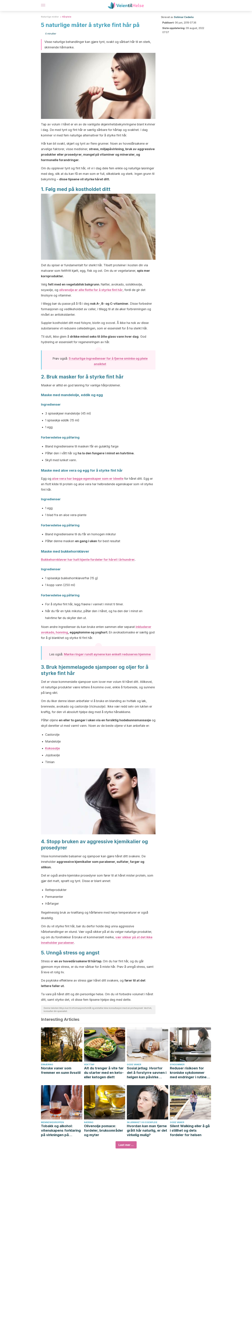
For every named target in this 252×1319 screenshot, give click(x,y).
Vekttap (89, 1064)
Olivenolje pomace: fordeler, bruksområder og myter (103, 1130)
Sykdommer (177, 1064)
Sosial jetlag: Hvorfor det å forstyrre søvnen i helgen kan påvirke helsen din (146, 1072)
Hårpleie (66, 16)
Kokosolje (52, 748)
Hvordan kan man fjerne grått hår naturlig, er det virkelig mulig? (147, 1130)
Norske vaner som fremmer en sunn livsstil (61, 1070)
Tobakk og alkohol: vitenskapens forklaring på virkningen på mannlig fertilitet (61, 1130)
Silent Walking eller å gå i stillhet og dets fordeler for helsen (190, 1130)
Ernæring (47, 1064)
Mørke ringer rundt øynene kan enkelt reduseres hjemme (107, 654)
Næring (88, 1122)
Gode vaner (134, 1064)
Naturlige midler (50, 16)
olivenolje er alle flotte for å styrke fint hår (91, 290)
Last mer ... (126, 1145)
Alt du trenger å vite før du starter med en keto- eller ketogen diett (104, 1072)
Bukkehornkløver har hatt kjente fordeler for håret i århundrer (88, 559)
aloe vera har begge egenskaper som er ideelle (87, 478)
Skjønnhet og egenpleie (142, 1122)
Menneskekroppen (52, 1122)
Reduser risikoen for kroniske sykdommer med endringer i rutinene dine (190, 1072)
